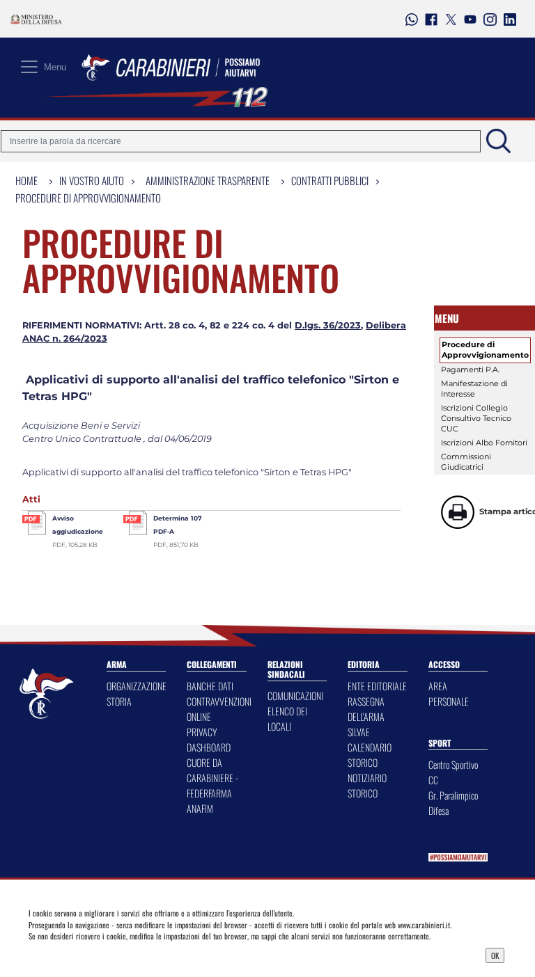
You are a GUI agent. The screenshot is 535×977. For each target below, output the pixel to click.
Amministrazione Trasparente (208, 180)
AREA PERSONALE (448, 693)
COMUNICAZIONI (295, 695)
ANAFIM (200, 808)
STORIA (119, 701)
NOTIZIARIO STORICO (367, 785)
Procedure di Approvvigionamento (88, 197)
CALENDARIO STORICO (369, 755)
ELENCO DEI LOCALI (287, 718)
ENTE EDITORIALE (377, 685)
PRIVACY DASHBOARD (209, 739)
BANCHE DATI (210, 685)
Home (26, 180)
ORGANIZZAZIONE (136, 685)
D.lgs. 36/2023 (328, 325)
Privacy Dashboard (86, 954)
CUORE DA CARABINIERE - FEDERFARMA (212, 777)
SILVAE (359, 731)
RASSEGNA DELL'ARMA (366, 709)
